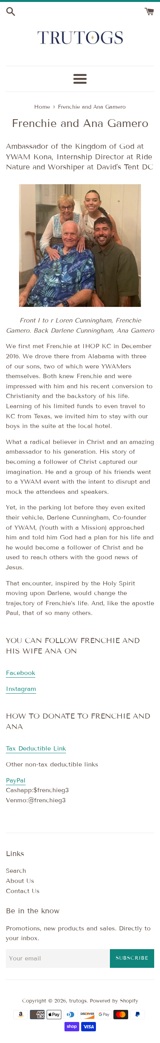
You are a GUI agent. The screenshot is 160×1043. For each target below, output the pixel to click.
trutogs (78, 1001)
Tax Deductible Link (36, 748)
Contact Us (23, 891)
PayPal (16, 780)
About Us (20, 880)
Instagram (21, 688)
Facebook (20, 673)
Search (16, 870)
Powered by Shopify (114, 1001)
